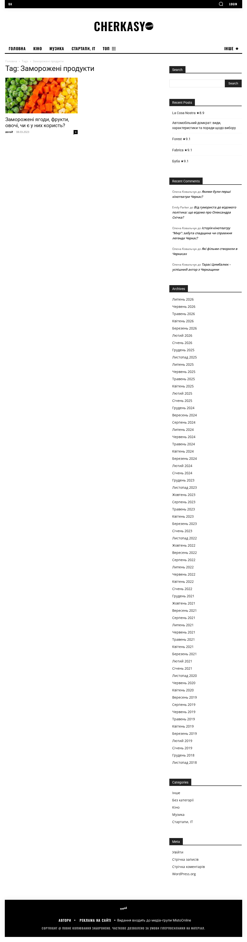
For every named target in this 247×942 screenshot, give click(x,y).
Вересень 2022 (184, 552)
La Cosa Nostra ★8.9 (188, 113)
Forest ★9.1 (181, 139)
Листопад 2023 (184, 487)
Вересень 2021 (184, 610)
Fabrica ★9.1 (182, 150)
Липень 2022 (183, 567)
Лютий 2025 (182, 393)
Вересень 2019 (184, 697)
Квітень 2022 (183, 581)
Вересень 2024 (184, 415)
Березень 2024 (184, 458)
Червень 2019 (183, 711)
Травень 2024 (183, 444)
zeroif (9, 132)
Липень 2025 (183, 364)
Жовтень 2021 (183, 603)
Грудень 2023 (183, 480)
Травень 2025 (183, 379)
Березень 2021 (184, 654)
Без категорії (183, 800)
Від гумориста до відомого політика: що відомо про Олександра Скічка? (204, 212)
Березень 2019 (184, 733)
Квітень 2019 (183, 726)
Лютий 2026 (182, 335)
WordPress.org (184, 874)
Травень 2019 (183, 719)
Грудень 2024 (183, 408)
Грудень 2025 (183, 350)
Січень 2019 (182, 748)
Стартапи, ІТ (182, 821)
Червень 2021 (183, 632)
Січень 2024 (182, 473)
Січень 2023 (182, 531)
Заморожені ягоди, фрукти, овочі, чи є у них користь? (37, 122)
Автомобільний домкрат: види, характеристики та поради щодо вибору (204, 125)
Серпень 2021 (183, 617)
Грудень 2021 (183, 596)
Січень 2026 (182, 342)
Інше (176, 793)
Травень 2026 (183, 313)
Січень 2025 (182, 400)
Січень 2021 (182, 668)
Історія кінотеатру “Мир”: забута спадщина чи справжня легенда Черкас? (202, 233)
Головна (11, 61)
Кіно (175, 807)
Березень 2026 (184, 328)
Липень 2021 (183, 625)
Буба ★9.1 (180, 161)
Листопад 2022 (184, 538)
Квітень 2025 (183, 386)
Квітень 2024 (183, 451)
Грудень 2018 (183, 755)
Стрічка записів (185, 859)
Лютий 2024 (182, 465)
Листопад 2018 (184, 762)
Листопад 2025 (184, 357)
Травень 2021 (183, 639)
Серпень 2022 (183, 559)
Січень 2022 (182, 588)
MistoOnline (182, 920)
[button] (221, 3)
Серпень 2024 (183, 422)
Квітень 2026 (183, 321)
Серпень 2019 (183, 704)
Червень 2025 (183, 371)
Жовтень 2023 (183, 494)
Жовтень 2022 (183, 545)
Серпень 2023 (183, 502)
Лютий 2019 (182, 740)
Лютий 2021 (182, 661)
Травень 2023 (183, 509)
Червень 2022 (183, 574)
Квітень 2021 (183, 646)
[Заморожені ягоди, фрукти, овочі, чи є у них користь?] (41, 95)
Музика (178, 814)
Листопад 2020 (184, 675)
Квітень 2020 (183, 690)
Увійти (177, 852)
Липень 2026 (183, 299)
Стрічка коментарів (188, 866)
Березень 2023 (184, 523)
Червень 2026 (183, 306)
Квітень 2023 (183, 516)
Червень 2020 (183, 683)
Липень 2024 (183, 429)
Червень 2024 (183, 436)
